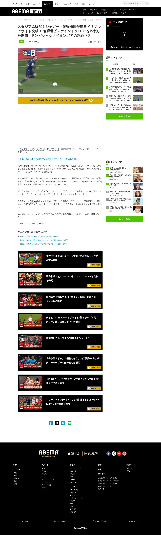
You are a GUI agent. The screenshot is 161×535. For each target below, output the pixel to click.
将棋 (76, 4)
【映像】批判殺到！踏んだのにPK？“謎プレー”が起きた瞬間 (43, 244)
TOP (15, 4)
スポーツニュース (30, 20)
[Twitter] (56, 423)
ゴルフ (113, 10)
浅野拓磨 (22, 165)
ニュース (36, 4)
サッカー (93, 10)
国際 (15, 475)
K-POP (72, 495)
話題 (15, 484)
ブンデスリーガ (66, 20)
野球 (84, 10)
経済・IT (17, 478)
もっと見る (124, 116)
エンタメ (67, 4)
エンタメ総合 (74, 490)
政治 (15, 481)
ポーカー (92, 4)
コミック (73, 471)
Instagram (124, 453)
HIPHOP (73, 509)
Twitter (114, 453)
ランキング (25, 4)
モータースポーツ (127, 10)
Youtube (119, 453)
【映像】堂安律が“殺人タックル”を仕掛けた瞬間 (38, 236)
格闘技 (114, 13)
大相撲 (103, 10)
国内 (15, 473)
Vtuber (72, 479)
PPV (128, 471)
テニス (123, 13)
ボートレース (88, 13)
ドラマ (72, 501)
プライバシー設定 (99, 521)
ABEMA (33, 201)
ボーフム (40, 149)
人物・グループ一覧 (105, 486)
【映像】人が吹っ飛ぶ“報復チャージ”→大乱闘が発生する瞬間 (43, 240)
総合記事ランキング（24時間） (108, 481)
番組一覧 (101, 489)
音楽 (71, 506)
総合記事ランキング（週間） (108, 483)
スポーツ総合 (102, 13)
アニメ (57, 4)
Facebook (108, 453)
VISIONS (130, 468)
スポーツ (47, 4)
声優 (71, 477)
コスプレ (73, 482)
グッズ (72, 474)
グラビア (73, 512)
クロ (54, 165)
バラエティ (74, 492)
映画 (71, 503)
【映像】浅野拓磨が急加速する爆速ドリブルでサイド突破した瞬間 (48, 159)
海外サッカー (53, 20)
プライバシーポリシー (60, 521)
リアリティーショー (77, 498)
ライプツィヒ (54, 149)
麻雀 (84, 4)
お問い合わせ (134, 521)
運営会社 (25, 521)
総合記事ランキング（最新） (108, 478)
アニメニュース (75, 468)
